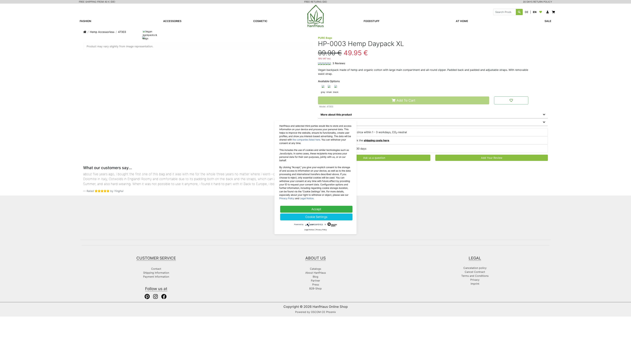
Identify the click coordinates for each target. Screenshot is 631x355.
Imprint (475, 283)
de (526, 12)
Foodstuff (371, 21)
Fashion (85, 21)
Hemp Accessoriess (102, 32)
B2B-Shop (315, 288)
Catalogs (315, 268)
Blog (315, 276)
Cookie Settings (316, 217)
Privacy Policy (286, 198)
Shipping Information (156, 272)
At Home (462, 21)
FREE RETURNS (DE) (315, 1)
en (534, 12)
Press (315, 284)
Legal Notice (307, 198)
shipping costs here (376, 140)
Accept (316, 209)
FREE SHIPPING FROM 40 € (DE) (97, 1)
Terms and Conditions (475, 275)
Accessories (172, 21)
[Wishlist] (541, 12)
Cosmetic (260, 21)
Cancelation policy (475, 268)
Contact (156, 268)
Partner (315, 280)
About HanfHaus (315, 272)
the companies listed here (306, 139)
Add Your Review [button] (491, 157)
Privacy (474, 279)
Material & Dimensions (335, 122)
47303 (122, 32)
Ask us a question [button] (374, 157)
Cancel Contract (475, 271)
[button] (547, 12)
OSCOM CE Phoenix (323, 312)
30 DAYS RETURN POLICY (537, 1)
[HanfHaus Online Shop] (315, 15)
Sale (548, 21)
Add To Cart (405, 100)
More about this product (336, 114)
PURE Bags (325, 37)
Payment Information (156, 276)
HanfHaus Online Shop (330, 307)
